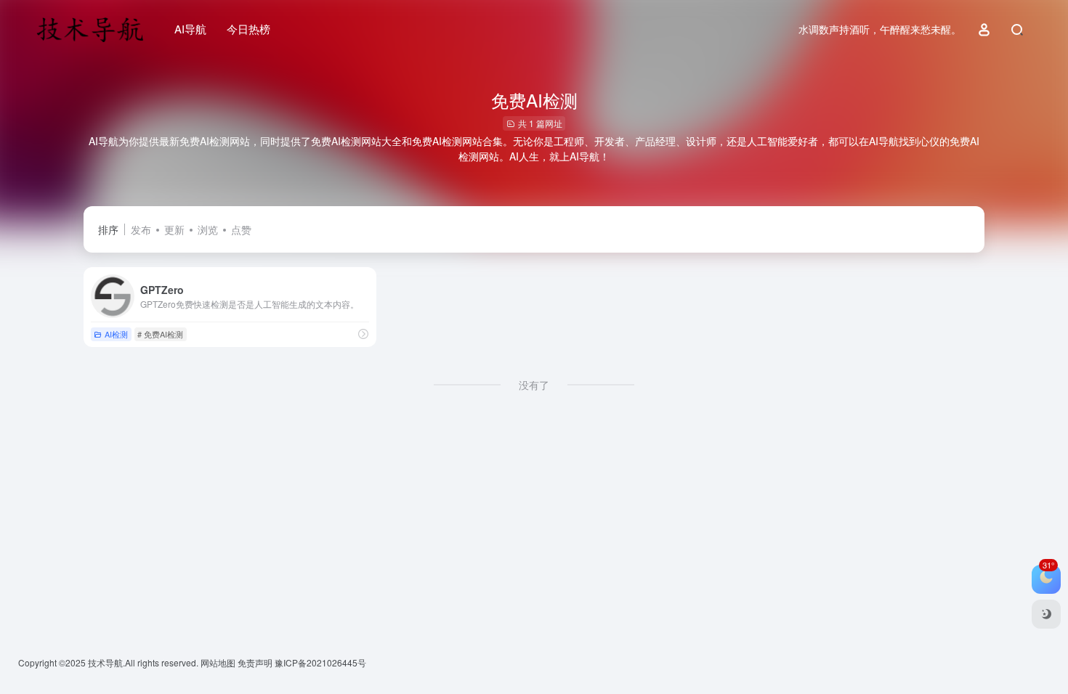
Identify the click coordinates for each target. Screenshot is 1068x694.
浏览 (208, 229)
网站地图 (219, 662)
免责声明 (256, 662)
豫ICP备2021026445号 (320, 662)
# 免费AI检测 (160, 334)
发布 (141, 229)
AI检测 (116, 334)
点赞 (241, 229)
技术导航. (105, 662)
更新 (174, 229)
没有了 (534, 384)
